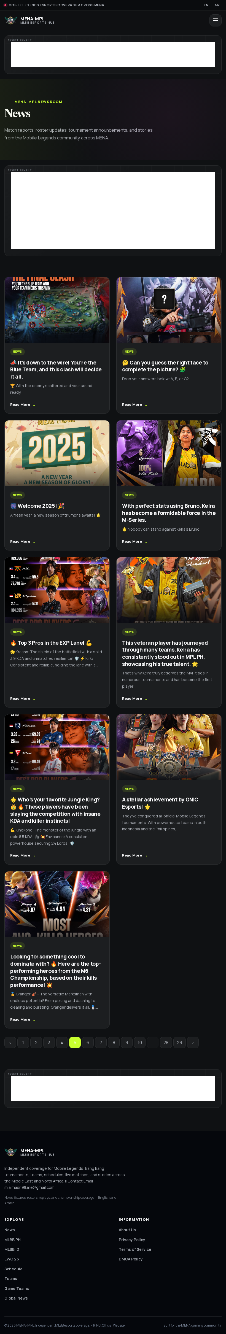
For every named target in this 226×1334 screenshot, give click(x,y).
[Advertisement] (113, 54)
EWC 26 (11, 1259)
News (9, 1229)
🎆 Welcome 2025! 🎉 (37, 505)
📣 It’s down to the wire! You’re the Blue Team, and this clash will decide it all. (56, 369)
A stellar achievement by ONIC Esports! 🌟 (160, 803)
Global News (16, 1298)
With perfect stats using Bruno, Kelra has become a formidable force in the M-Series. (169, 512)
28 (165, 1042)
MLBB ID (11, 1249)
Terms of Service (135, 1249)
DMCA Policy (131, 1259)
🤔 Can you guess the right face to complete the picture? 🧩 (165, 366)
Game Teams (16, 1288)
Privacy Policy (132, 1239)
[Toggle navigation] (215, 20)
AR (216, 5)
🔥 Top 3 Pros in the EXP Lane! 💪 (51, 642)
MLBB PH (12, 1239)
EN (206, 5)
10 (140, 1042)
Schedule (13, 1268)
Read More (20, 404)
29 (179, 1042)
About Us (127, 1229)
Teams (10, 1278)
